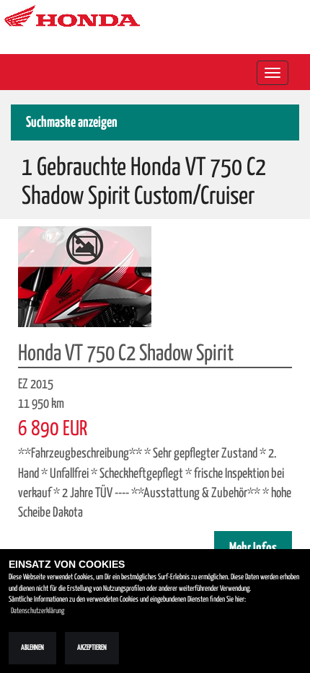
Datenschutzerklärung (37, 611)
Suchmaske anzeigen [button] (72, 123)
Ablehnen (32, 647)
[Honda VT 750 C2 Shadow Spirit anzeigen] (84, 276)
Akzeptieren (92, 647)
